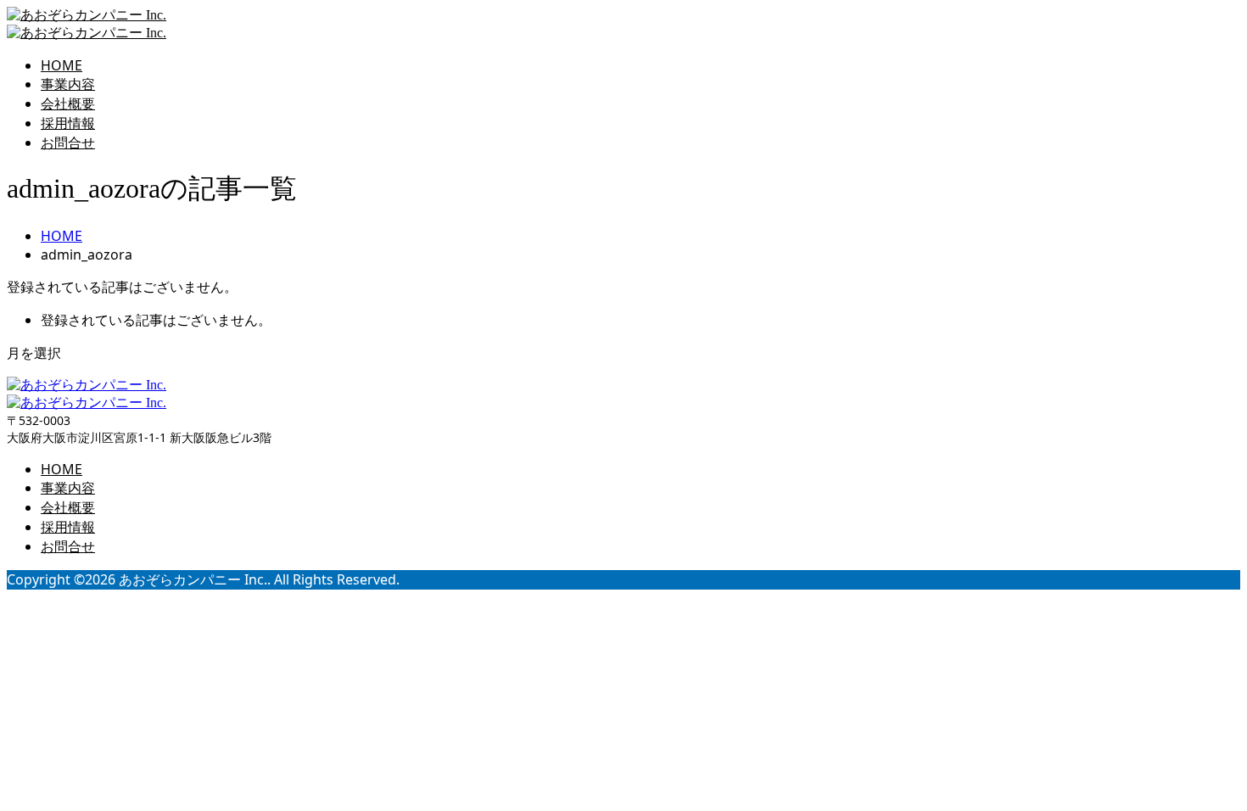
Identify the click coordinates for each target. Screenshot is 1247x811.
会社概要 (68, 103)
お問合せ (68, 142)
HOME (61, 65)
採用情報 (68, 123)
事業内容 (68, 84)
